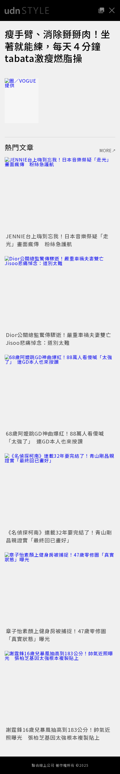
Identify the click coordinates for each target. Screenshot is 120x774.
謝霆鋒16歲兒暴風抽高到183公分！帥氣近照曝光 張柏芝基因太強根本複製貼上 (58, 733)
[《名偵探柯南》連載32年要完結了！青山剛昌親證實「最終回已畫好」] (60, 490)
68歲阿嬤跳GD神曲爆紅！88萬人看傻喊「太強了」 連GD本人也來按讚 (55, 437)
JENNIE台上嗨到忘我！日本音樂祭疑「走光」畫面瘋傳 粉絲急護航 (57, 240)
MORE (106, 150)
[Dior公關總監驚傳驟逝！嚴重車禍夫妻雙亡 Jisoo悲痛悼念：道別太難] (60, 293)
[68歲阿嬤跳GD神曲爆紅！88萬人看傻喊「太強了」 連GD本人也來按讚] (60, 391)
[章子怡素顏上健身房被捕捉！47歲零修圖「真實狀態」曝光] (60, 589)
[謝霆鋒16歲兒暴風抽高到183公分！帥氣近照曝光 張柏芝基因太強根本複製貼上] (60, 688)
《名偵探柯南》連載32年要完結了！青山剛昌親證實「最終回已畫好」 (59, 536)
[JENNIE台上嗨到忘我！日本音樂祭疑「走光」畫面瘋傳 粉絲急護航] (60, 194)
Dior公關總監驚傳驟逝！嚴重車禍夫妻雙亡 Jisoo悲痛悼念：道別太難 (61, 338)
